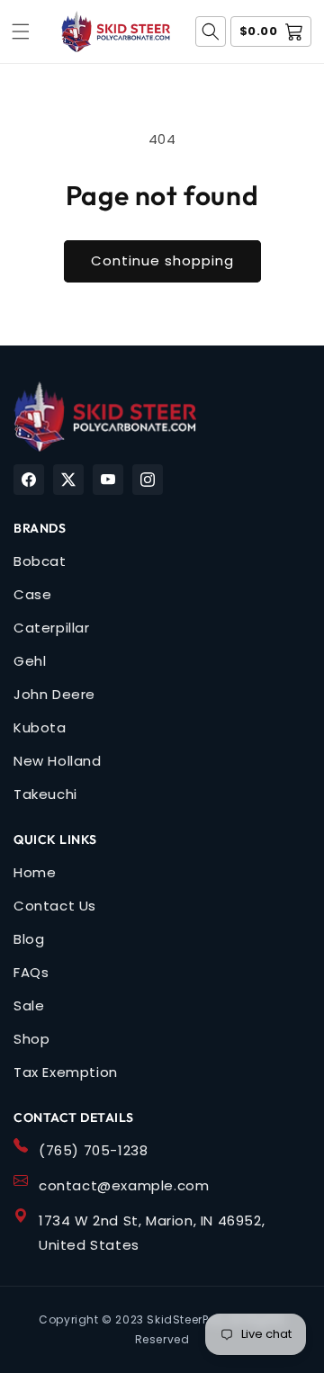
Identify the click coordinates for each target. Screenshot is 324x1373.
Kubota (40, 727)
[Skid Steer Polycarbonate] (105, 416)
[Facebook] (29, 479)
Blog (29, 938)
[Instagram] (147, 479)
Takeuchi (45, 794)
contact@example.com (124, 1185)
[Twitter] (68, 479)
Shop (32, 1038)
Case (32, 594)
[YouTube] (108, 479)
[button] (20, 31)
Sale (29, 1005)
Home (35, 872)
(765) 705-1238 (93, 1150)
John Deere (54, 694)
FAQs (31, 972)
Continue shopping (162, 260)
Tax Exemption (66, 1072)
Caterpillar (52, 627)
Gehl (30, 660)
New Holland (58, 760)
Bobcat (40, 561)
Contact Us (55, 905)
